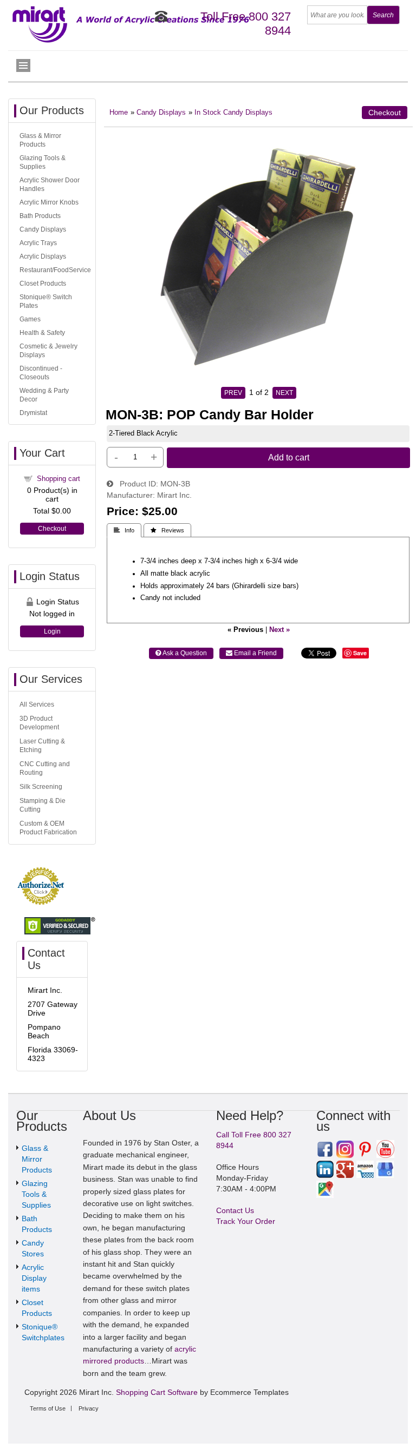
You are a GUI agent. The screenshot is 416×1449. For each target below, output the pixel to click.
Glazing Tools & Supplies (36, 1194)
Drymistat (33, 413)
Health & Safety (42, 333)
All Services (37, 704)
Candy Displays (161, 112)
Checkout (384, 112)
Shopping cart (58, 479)
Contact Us (235, 1210)
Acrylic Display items (34, 1278)
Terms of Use (48, 1408)
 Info (124, 530)
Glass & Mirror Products (37, 1159)
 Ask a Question (181, 653)
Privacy (89, 1408)
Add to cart (288, 457)
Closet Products (43, 283)
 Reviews (167, 530)
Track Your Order (245, 1221)
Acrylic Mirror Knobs (49, 202)
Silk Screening (41, 787)
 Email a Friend (251, 653)
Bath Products (40, 216)
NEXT (284, 393)
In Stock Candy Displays (233, 112)
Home (118, 112)
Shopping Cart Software (157, 1392)
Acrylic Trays (38, 243)
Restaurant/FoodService (55, 270)
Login (52, 631)
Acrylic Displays (43, 256)
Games (30, 319)
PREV (233, 393)
